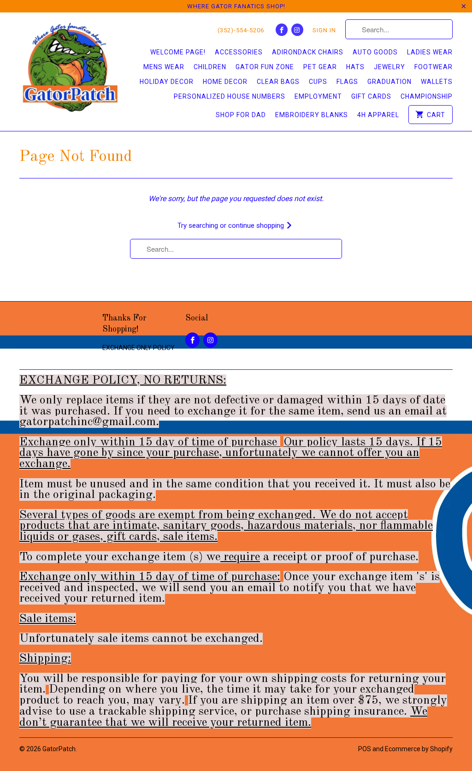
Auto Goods (375, 52)
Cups (318, 81)
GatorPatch (59, 749)
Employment (318, 96)
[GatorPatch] (70, 68)
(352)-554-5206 (241, 30)
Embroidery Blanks (311, 115)
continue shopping (257, 225)
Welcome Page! (178, 52)
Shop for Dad (241, 115)
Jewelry (389, 67)
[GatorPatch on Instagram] (297, 30)
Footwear (433, 67)
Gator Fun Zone (265, 67)
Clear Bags (278, 81)
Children (210, 67)
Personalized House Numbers (229, 96)
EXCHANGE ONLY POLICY (138, 347)
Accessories (239, 52)
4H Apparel (378, 115)
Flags (347, 81)
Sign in (324, 30)
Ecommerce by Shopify (419, 749)
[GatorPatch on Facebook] (282, 30)
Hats (355, 67)
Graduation (389, 81)
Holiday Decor (167, 81)
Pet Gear (320, 67)
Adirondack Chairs (307, 52)
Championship (427, 96)
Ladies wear (430, 52)
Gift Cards (371, 96)
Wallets (437, 81)
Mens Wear (163, 67)
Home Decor (225, 81)
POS (364, 749)
